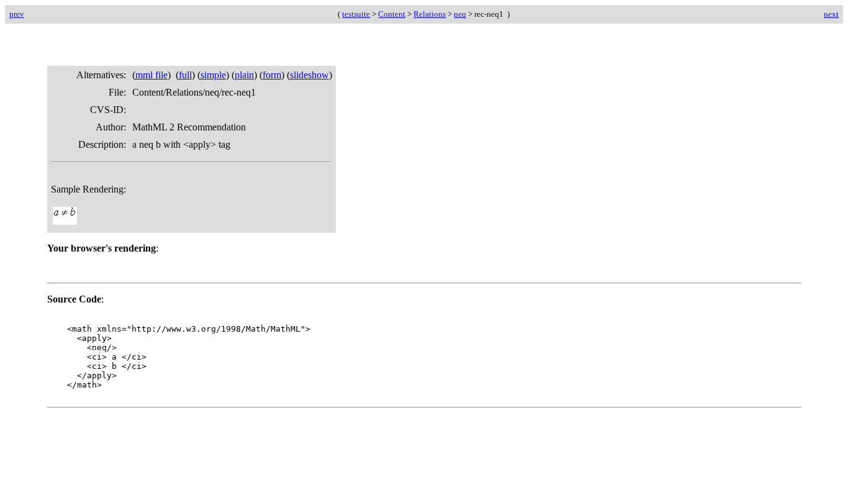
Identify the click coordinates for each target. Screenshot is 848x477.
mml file (151, 75)
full (185, 75)
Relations (429, 14)
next (831, 14)
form (272, 75)
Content (391, 14)
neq (460, 14)
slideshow (309, 75)
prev (16, 14)
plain (244, 75)
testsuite (356, 14)
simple (213, 75)
